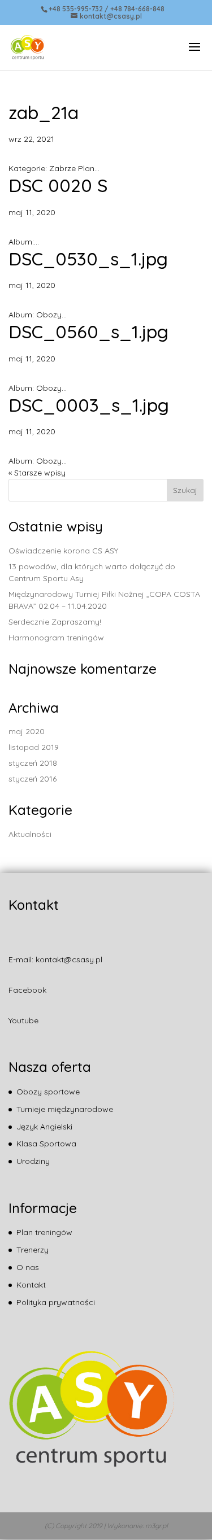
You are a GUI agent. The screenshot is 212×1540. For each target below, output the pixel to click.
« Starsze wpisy (37, 473)
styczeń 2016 (32, 779)
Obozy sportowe (48, 1092)
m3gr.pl (156, 1525)
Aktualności (29, 834)
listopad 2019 (33, 747)
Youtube (23, 1020)
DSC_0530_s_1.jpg (88, 258)
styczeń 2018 (32, 763)
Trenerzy (32, 1250)
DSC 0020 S (57, 185)
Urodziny (33, 1161)
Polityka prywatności (55, 1302)
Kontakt (31, 1285)
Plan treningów (44, 1232)
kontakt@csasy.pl (69, 959)
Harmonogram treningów (56, 637)
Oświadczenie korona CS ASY (63, 551)
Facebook (27, 990)
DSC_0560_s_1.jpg (88, 331)
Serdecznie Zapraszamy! (54, 622)
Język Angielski (44, 1127)
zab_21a (43, 112)
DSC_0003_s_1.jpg (88, 405)
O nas (27, 1267)
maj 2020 (26, 731)
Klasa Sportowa (46, 1143)
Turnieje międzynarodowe (64, 1109)
